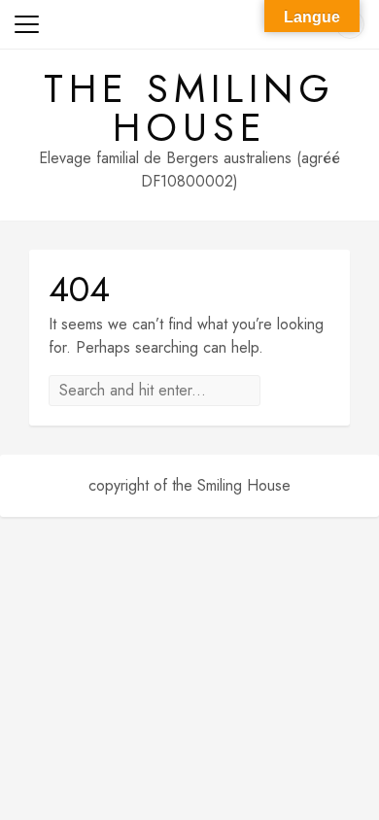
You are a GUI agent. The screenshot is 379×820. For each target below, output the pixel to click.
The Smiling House (189, 108)
